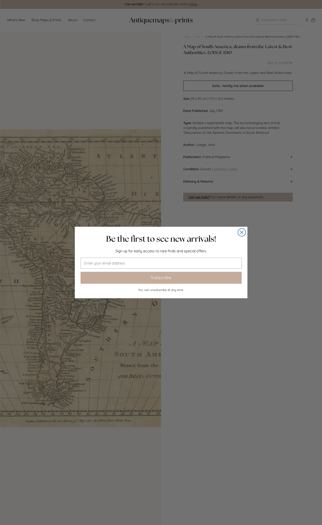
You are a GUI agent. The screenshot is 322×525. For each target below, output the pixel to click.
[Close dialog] (242, 232)
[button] (161, 238)
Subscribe (161, 277)
